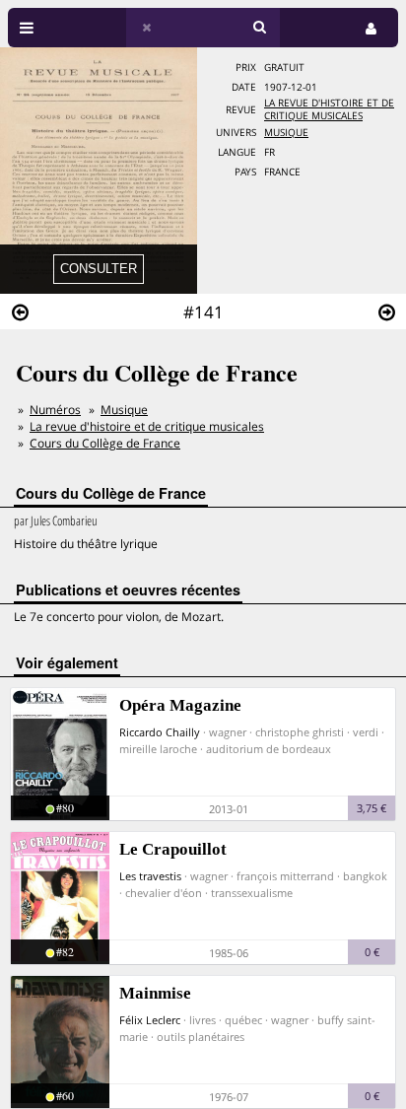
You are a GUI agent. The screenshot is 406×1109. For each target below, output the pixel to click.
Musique (286, 132)
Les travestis (150, 875)
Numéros (55, 409)
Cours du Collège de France (105, 443)
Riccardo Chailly (159, 732)
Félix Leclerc (149, 1019)
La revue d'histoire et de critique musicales (329, 109)
